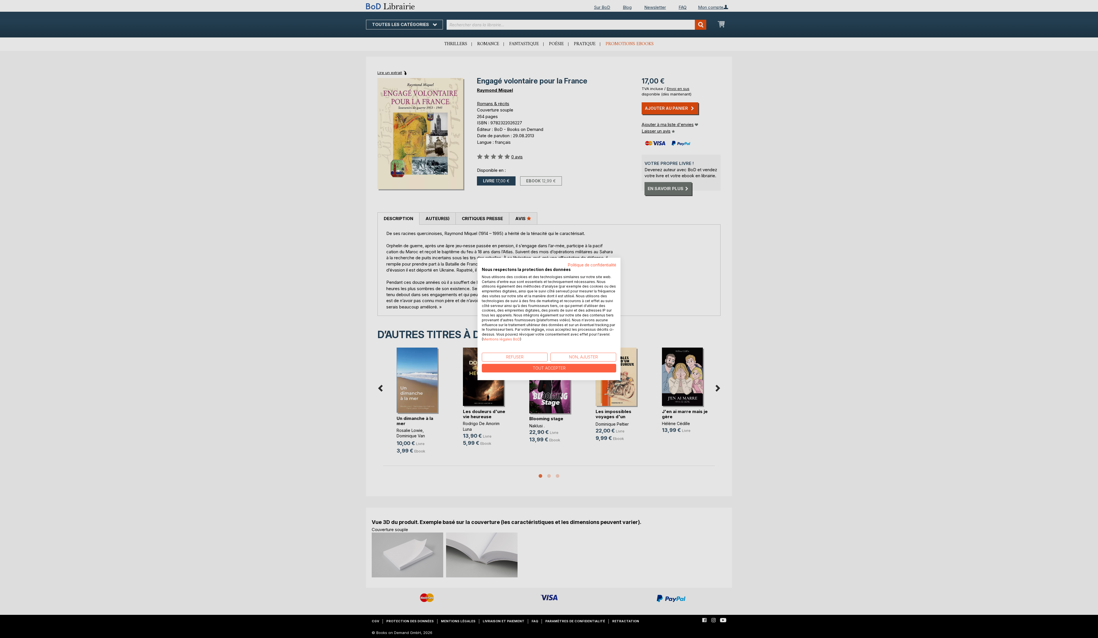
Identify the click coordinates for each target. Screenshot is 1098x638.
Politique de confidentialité (592, 265)
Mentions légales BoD (501, 339)
